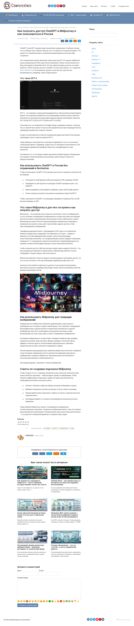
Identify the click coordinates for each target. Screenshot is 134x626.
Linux (93, 67)
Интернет (59, 38)
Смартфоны (96, 63)
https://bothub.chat (27, 70)
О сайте (112, 6)
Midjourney (64, 428)
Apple (94, 48)
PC (93, 52)
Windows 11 (96, 59)
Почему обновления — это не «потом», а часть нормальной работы (63, 547)
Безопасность (97, 78)
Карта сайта (94, 6)
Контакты (104, 6)
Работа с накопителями (100, 81)
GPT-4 (55, 428)
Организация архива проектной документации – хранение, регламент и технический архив (30, 547)
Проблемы (96, 92)
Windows (95, 56)
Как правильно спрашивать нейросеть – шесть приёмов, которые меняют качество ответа (31, 483)
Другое (94, 96)
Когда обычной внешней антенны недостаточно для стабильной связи (31, 515)
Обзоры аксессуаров (100, 85)
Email (41, 571)
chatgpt (47, 428)
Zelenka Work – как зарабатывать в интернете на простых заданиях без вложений (65, 483)
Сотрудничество (123, 6)
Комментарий (22, 578)
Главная (84, 6)
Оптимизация (97, 89)
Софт (93, 74)
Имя (19, 571)
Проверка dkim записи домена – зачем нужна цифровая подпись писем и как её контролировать (64, 515)
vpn (72, 428)
